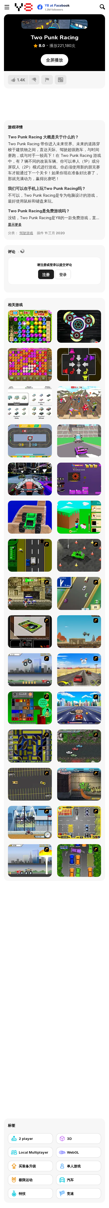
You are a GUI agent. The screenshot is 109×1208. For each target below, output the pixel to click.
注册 (46, 274)
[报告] (47, 79)
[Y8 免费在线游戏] (24, 7)
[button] (15, 224)
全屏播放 (54, 60)
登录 (63, 274)
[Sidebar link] (7, 7)
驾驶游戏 (26, 233)
